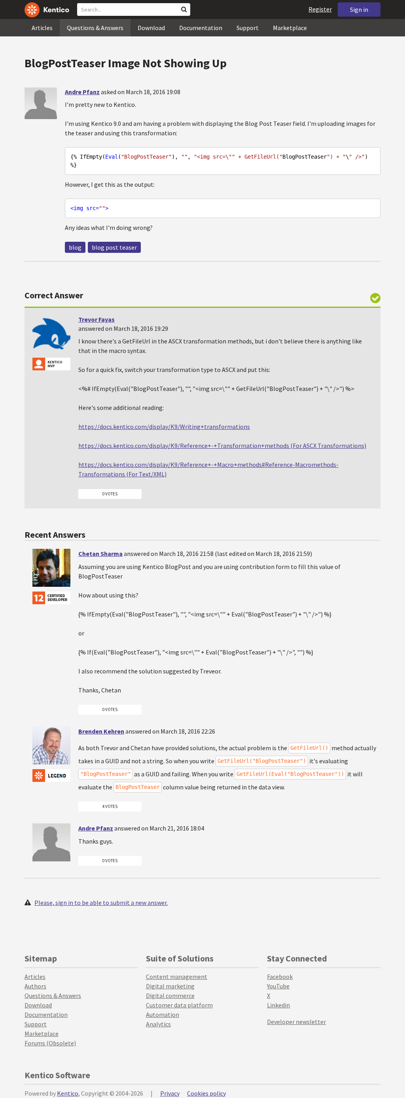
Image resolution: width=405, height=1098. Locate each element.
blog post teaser (114, 247)
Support (248, 28)
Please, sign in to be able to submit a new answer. (101, 902)
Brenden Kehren (101, 731)
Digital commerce (170, 995)
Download (151, 28)
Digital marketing (170, 986)
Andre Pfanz (82, 92)
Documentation (200, 28)
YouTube (278, 986)
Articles (42, 28)
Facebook (280, 976)
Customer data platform (179, 1005)
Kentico (67, 1093)
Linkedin (278, 1005)
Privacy (170, 1093)
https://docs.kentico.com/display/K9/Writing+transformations (164, 426)
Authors (35, 986)
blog (75, 247)
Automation (162, 1014)
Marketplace (290, 28)
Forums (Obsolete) (50, 1043)
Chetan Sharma (100, 554)
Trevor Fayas (96, 319)
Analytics (158, 1024)
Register (320, 9)
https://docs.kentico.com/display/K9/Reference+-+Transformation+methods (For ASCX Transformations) (222, 445)
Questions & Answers (95, 28)
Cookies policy (206, 1093)
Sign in (359, 9)
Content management (176, 976)
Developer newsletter (296, 1022)
